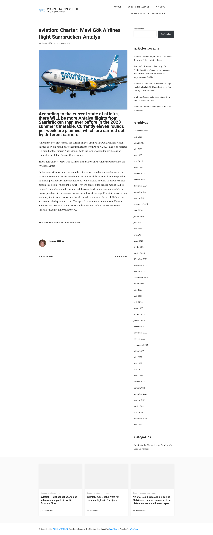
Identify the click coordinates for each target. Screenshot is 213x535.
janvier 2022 (139, 387)
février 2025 (139, 173)
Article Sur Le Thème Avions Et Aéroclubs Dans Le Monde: (59, 222)
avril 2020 (138, 412)
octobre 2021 (139, 399)
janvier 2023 (139, 320)
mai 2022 (138, 363)
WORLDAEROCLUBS (64, 8)
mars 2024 (138, 240)
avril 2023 (138, 301)
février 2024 (139, 246)
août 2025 (138, 136)
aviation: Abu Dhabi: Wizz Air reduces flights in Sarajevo (103, 498)
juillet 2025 (139, 142)
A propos (160, 7)
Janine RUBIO (47, 43)
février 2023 (139, 314)
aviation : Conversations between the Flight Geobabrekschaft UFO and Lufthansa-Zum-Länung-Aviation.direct (153, 87)
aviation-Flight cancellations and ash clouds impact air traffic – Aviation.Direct (59, 500)
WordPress (134, 529)
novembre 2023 (140, 265)
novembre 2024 (140, 191)
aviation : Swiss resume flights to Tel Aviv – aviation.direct (153, 108)
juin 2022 (138, 357)
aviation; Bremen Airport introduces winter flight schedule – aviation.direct (153, 58)
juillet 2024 (139, 216)
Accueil (117, 7)
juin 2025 (138, 148)
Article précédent (46, 256)
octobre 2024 (139, 197)
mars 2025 (138, 167)
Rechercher (139, 28)
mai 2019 (138, 424)
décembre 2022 (140, 326)
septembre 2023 (141, 277)
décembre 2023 (140, 259)
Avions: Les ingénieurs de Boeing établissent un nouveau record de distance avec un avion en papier (151, 500)
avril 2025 (138, 161)
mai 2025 (138, 155)
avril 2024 (138, 234)
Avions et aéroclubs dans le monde (148, 14)
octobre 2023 (139, 271)
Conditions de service (138, 7)
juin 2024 (138, 222)
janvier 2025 (139, 179)
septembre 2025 (141, 130)
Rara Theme (114, 529)
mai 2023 (138, 295)
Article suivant (121, 256)
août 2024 (138, 210)
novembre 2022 (140, 332)
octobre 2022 (139, 338)
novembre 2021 (140, 393)
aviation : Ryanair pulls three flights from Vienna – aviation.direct (152, 98)
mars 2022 (138, 375)
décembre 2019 (140, 418)
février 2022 (139, 381)
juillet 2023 (139, 283)
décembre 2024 (140, 185)
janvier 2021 (139, 406)
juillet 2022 (139, 350)
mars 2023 (138, 308)
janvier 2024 (139, 253)
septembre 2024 (141, 204)
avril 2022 (138, 369)
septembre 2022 (141, 344)
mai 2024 (138, 228)
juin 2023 (138, 289)
